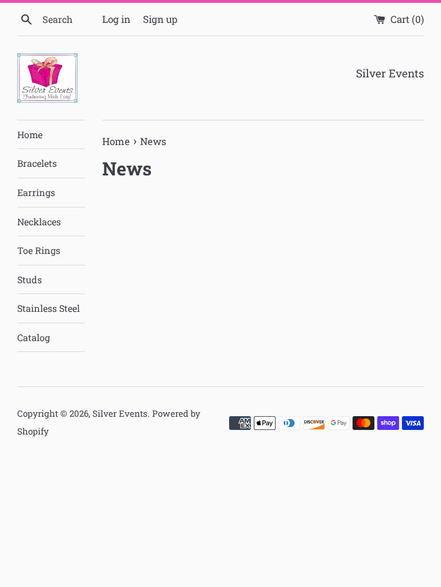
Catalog (33, 337)
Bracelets (37, 163)
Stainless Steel (48, 308)
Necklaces (39, 222)
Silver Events (120, 413)
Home (29, 134)
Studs (29, 279)
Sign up (160, 19)
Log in (116, 19)
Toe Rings (38, 250)
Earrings (36, 192)
